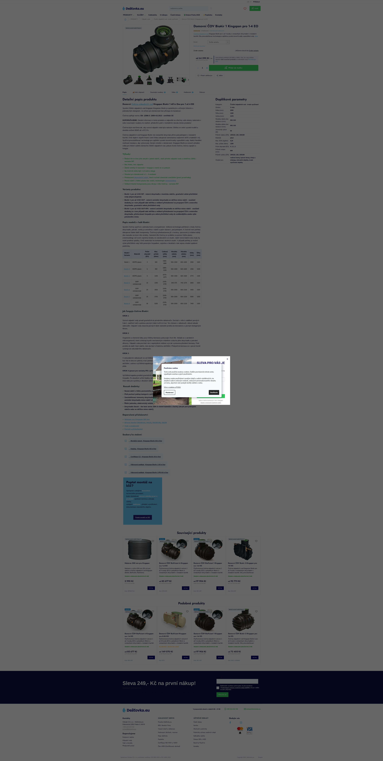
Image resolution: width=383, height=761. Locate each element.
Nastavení (170, 392)
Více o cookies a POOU (172, 387)
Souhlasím (214, 392)
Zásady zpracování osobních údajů (210, 402)
